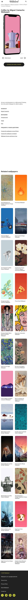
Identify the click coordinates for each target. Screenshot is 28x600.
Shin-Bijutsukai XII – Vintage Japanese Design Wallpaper (7, 204)
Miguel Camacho (14, 4)
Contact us (3, 591)
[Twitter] (14, 595)
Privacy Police (4, 584)
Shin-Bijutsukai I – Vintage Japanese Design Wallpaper (21, 497)
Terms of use (4, 580)
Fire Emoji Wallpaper (20, 202)
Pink (2, 123)
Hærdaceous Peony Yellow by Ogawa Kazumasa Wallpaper (20, 269)
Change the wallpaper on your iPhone (10, 131)
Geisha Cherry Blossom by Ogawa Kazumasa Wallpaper (20, 562)
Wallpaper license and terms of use (9, 136)
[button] (2, 1)
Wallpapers (7, 4)
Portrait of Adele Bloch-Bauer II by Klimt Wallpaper (6, 334)
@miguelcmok (4, 117)
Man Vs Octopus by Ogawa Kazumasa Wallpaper (19, 400)
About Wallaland (5, 587)
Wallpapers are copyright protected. (9, 576)
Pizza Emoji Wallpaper (20, 301)
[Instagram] (2, 595)
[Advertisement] (14, 84)
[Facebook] (10, 595)
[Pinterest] (6, 595)
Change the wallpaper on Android (9, 133)
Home (2, 4)
